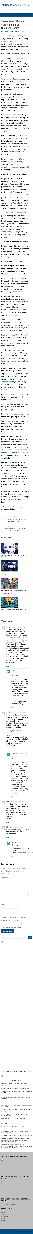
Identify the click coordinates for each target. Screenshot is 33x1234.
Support (3, 1222)
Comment (4, 877)
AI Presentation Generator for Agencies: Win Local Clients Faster (15, 1131)
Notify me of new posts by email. (12, 927)
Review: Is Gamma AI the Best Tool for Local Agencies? (14, 1127)
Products (4, 1212)
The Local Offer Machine (8, 1102)
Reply (7, 666)
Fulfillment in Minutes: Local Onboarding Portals (14, 1084)
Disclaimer (4, 1216)
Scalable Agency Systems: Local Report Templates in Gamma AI (16, 1092)
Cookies (3, 1220)
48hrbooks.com (7, 382)
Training (16, 31)
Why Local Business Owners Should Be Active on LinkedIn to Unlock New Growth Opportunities (13, 610)
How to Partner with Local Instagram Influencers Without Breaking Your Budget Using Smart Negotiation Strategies (14, 592)
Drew (13, 842)
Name (3, 898)
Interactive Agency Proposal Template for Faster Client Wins (16, 1122)
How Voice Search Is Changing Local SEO (13, 1119)
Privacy (3, 1218)
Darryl (9, 801)
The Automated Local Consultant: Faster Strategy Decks (14, 1114)
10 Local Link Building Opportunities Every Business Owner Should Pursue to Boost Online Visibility (15, 1097)
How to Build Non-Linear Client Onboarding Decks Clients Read (16, 1105)
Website (3, 911)
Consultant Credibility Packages (13, 452)
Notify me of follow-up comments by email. (15, 924)
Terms (3, 1214)
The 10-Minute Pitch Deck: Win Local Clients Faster (16, 1135)
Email (3, 904)
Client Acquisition (7, 31)
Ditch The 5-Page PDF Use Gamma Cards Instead (15, 1088)
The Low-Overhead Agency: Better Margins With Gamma (15, 1110)
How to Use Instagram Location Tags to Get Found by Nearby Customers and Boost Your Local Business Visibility (15, 1140)
